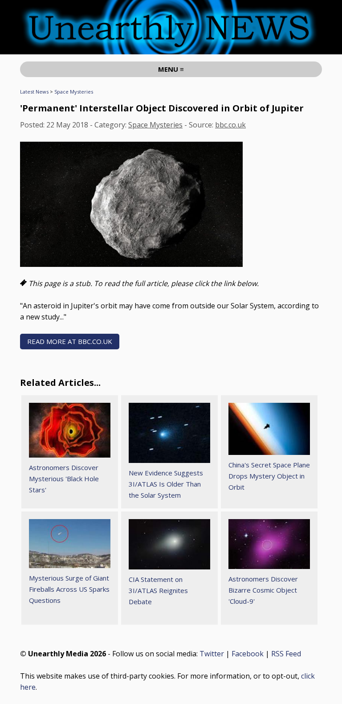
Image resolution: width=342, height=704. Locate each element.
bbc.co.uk (230, 125)
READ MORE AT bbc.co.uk (69, 341)
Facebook (248, 654)
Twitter (212, 654)
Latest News (34, 91)
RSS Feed (286, 654)
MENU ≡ (171, 69)
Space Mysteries (73, 91)
